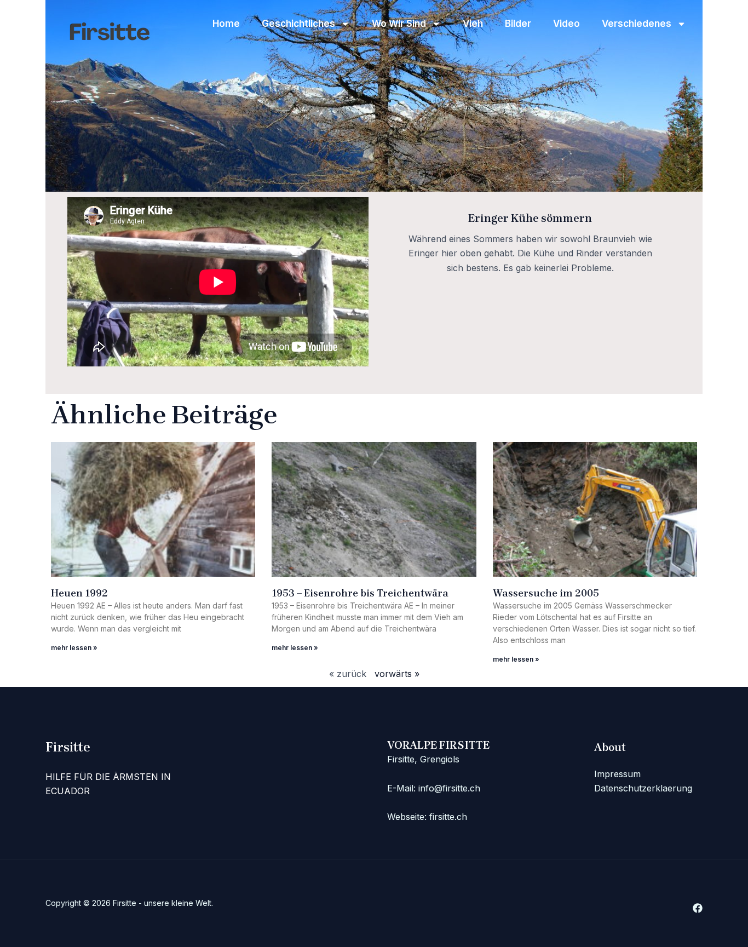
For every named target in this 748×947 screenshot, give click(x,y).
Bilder (518, 23)
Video (566, 23)
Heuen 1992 (79, 593)
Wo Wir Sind (399, 23)
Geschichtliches (298, 23)
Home (226, 23)
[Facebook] (698, 908)
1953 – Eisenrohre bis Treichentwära (360, 593)
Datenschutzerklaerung (643, 788)
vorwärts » (397, 673)
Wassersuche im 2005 (546, 593)
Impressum (617, 773)
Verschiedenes (636, 23)
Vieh (473, 23)
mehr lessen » (74, 648)
